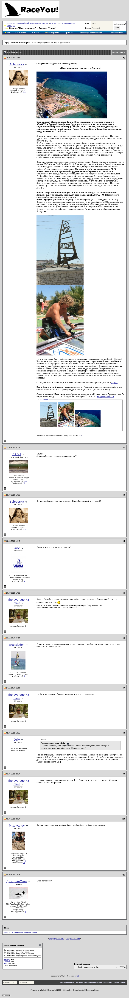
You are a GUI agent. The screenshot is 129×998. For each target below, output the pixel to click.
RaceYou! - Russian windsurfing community (94, 982)
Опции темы (117, 52)
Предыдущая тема (56, 938)
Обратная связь (67, 982)
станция (27, 932)
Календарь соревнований (91, 33)
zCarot (95, 990)
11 (24, 483)
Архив (116, 982)
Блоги (36, 33)
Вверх (123, 982)
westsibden (17, 644)
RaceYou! (54, 23)
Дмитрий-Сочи (16, 881)
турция (34, 932)
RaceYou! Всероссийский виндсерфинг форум (27, 23)
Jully (17, 739)
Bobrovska (16, 64)
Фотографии (53, 33)
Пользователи (117, 33)
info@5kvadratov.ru (105, 396)
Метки (6, 928)
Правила (69, 33)
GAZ (17, 548)
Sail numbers (20, 33)
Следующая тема (73, 938)
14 (24, 863)
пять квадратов (17, 932)
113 (24, 92)
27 (25, 90)
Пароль (88, 28)
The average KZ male (18, 601)
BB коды (7, 960)
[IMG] (6, 963)
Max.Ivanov (17, 825)
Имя (87, 23)
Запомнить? (121, 24)
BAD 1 (16, 454)
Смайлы (7, 961)
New (8, 33)
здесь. (114, 382)
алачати (7, 932)
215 (25, 481)
